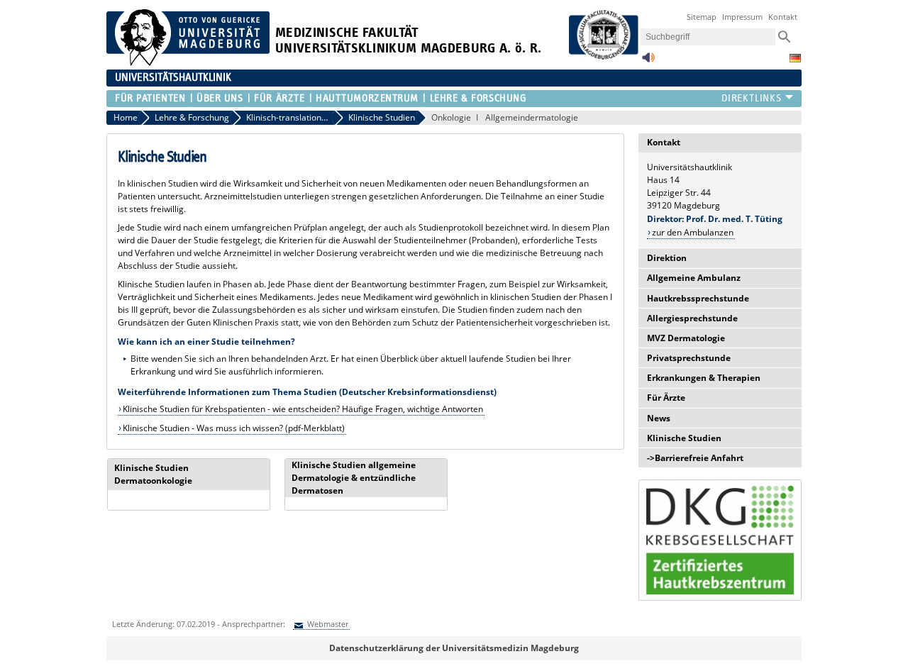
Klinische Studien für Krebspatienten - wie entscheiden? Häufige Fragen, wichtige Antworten (303, 409)
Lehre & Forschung (478, 98)
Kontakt (782, 16)
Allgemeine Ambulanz (694, 278)
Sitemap (701, 16)
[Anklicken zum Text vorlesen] (648, 61)
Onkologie (451, 117)
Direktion (667, 258)
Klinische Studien (684, 438)
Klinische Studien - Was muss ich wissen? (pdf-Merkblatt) (234, 428)
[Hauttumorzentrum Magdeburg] (720, 540)
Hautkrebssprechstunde (698, 298)
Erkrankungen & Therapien (703, 378)
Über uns (219, 98)
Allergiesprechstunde (692, 318)
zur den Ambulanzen (692, 232)
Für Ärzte (279, 98)
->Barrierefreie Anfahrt (695, 458)
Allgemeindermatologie (531, 117)
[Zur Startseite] (188, 63)
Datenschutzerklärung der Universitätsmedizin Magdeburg (454, 648)
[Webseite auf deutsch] (795, 58)
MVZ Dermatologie (686, 338)
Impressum (742, 16)
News (658, 418)
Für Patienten (150, 98)
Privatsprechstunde (689, 358)
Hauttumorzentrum (367, 98)
